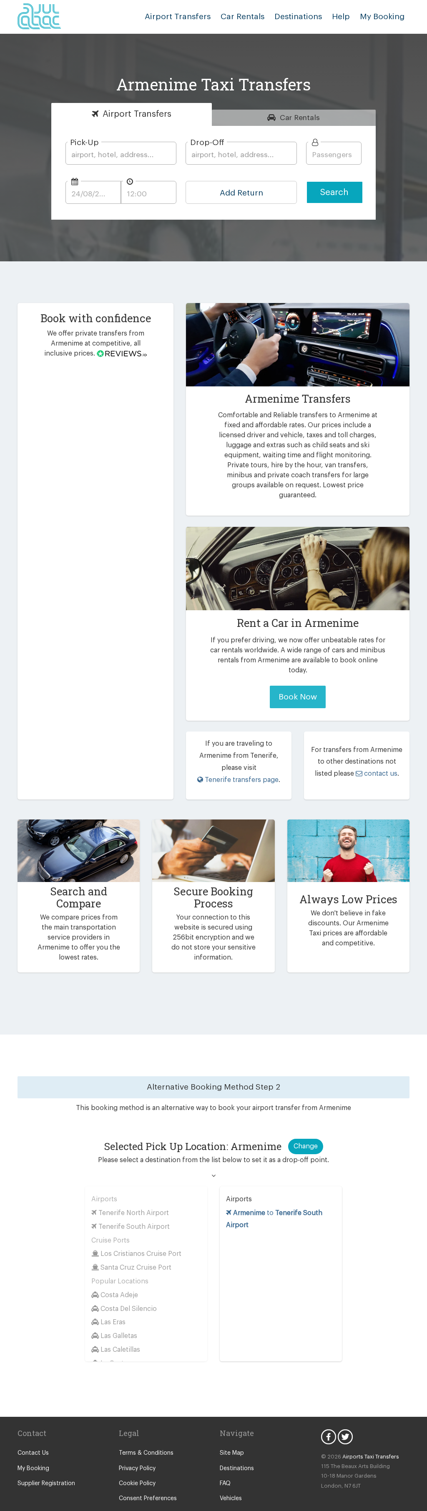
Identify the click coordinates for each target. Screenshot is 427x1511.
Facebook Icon (328, 1436)
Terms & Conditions (146, 1453)
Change (306, 1146)
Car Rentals (242, 16)
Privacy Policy (137, 1468)
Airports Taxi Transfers (370, 1456)
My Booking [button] (382, 16)
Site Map (232, 1453)
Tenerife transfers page (241, 780)
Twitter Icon (345, 1436)
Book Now (298, 697)
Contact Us (33, 1453)
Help (341, 16)
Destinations (298, 16)
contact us (379, 773)
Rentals (300, 117)
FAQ (225, 1483)
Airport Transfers (178, 16)
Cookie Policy (137, 1483)
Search (334, 192)
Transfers (137, 114)
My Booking (33, 1468)
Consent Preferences (148, 1498)
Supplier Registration (46, 1483)
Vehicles (231, 1498)
